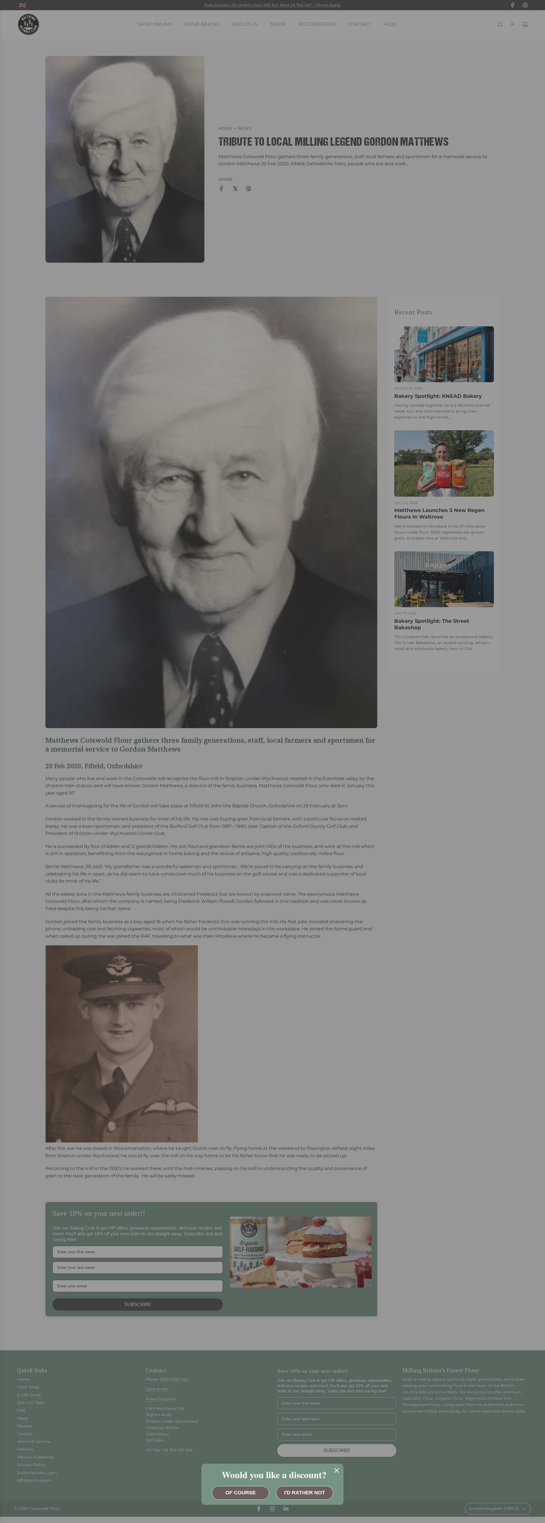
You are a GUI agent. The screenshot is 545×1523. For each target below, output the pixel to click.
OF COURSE (240, 1492)
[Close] (336, 1470)
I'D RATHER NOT (304, 1492)
